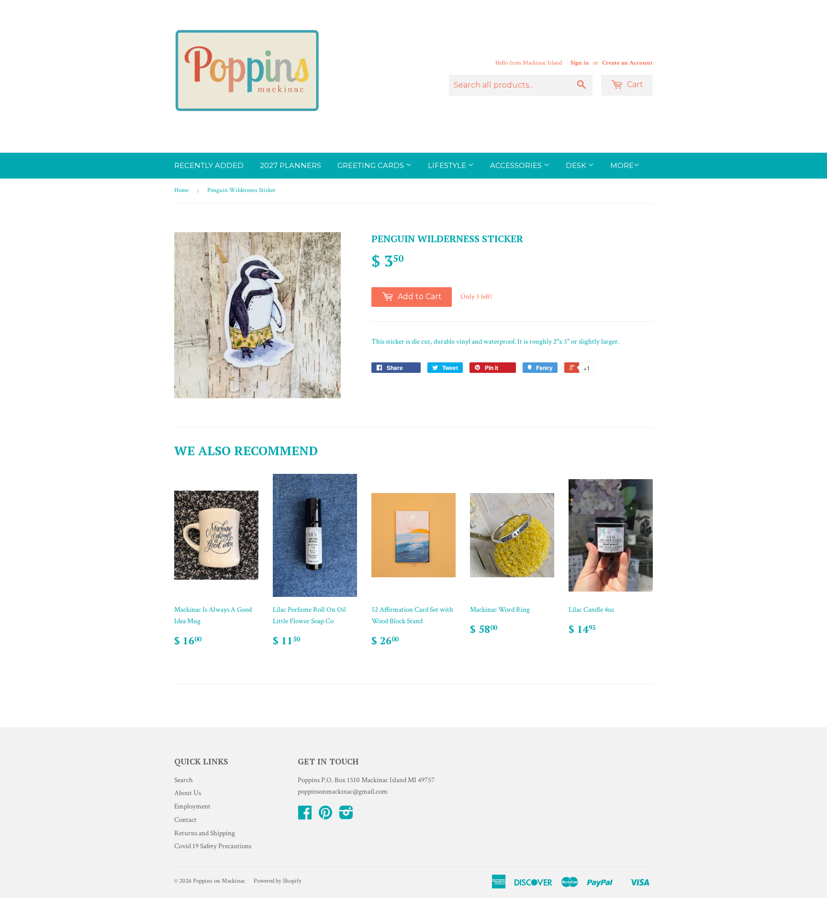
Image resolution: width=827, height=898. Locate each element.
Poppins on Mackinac (219, 881)
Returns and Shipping (204, 833)
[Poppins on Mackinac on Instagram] (346, 815)
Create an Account (627, 63)
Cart (634, 84)
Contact (185, 819)
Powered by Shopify (278, 881)
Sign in (579, 63)
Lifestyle (448, 165)
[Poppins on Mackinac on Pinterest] (325, 815)
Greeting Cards (371, 165)
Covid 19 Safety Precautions (212, 846)
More (622, 165)
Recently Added (209, 165)
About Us (187, 792)
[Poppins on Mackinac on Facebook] (305, 815)
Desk (577, 165)
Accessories (517, 165)
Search (183, 780)
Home (181, 190)
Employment (192, 806)
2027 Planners (290, 165)
